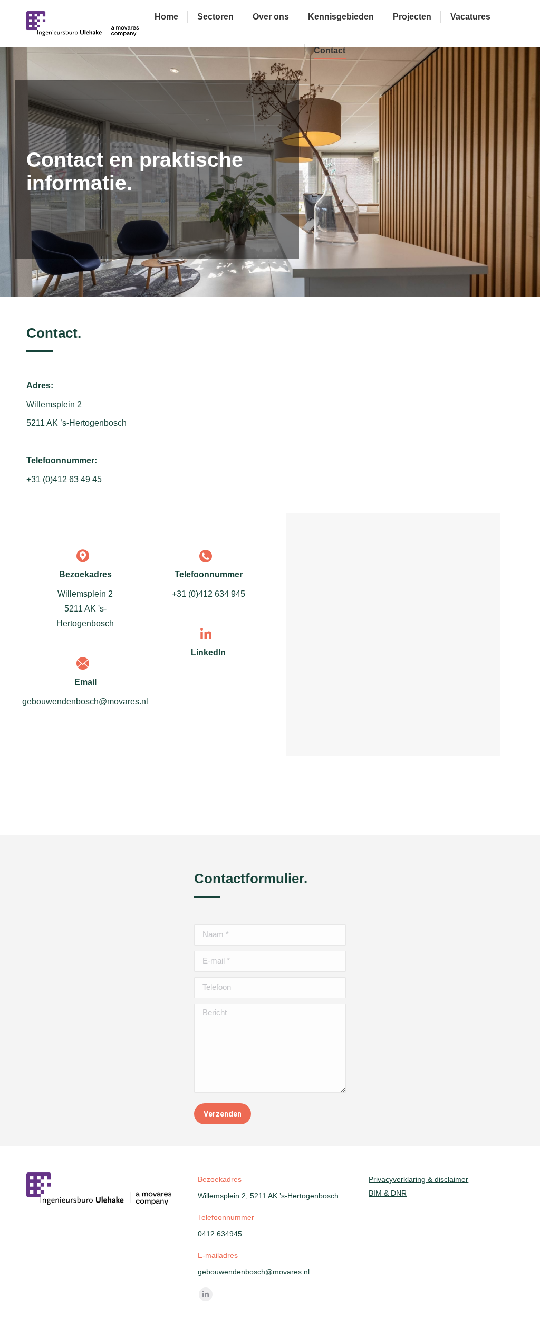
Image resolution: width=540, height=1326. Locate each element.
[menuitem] (166, 16)
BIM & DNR (388, 1193)
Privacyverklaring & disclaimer (418, 1179)
